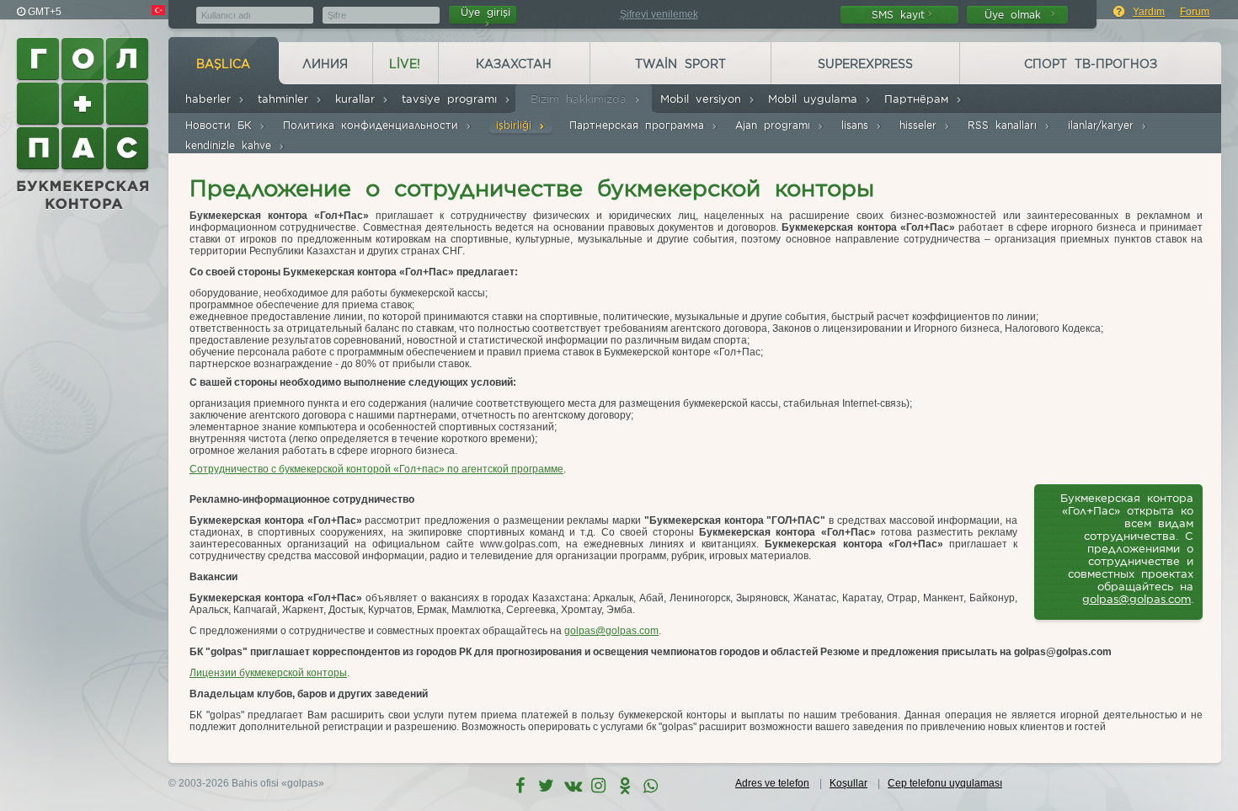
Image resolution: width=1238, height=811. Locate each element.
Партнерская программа (640, 125)
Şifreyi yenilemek (659, 14)
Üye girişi (485, 12)
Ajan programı (776, 125)
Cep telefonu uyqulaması (945, 783)
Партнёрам (919, 99)
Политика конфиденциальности (374, 125)
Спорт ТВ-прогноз (1090, 64)
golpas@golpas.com (1136, 599)
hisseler (921, 125)
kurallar (358, 99)
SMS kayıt (898, 14)
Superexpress (865, 64)
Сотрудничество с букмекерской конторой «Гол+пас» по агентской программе (376, 469)
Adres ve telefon (772, 783)
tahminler (286, 99)
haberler (211, 99)
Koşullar (848, 783)
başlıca (223, 64)
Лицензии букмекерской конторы (268, 673)
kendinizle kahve (231, 145)
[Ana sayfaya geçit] (84, 124)
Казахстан (514, 64)
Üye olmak (1016, 14)
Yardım (1149, 12)
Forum (1194, 12)
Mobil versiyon (704, 99)
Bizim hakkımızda (582, 99)
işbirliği (517, 125)
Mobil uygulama (816, 99)
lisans (858, 125)
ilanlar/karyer (1104, 125)
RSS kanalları (1005, 125)
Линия (325, 64)
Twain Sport (680, 64)
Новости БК (222, 125)
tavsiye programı (453, 99)
